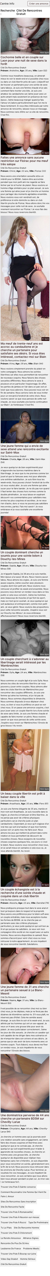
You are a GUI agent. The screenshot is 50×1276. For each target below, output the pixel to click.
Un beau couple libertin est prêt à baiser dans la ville (23, 795)
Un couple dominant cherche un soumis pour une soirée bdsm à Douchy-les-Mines (22, 556)
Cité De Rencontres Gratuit (13, 1264)
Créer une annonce (38, 3)
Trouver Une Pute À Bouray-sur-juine (18, 1253)
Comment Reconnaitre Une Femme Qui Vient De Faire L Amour (23, 1194)
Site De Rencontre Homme (26, 1227)
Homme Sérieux (27, 1259)
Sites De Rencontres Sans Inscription (18, 1201)
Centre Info (7, 3)
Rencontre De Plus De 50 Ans (15, 1243)
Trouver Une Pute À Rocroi (13, 1222)
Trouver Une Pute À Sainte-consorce (18, 1187)
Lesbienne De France (11, 1248)
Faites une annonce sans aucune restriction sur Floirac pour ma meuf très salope (24, 161)
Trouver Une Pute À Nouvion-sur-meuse (20, 1217)
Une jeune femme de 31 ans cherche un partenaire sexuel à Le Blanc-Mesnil (25, 990)
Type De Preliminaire (38, 1222)
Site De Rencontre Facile (12, 1207)
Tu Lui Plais (6, 1227)
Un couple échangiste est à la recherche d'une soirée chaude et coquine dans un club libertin (23, 893)
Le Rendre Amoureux (11, 1238)
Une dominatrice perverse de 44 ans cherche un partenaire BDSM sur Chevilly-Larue (25, 1119)
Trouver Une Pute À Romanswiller (17, 1212)
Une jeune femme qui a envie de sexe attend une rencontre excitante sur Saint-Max (25, 449)
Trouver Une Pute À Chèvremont (16, 1233)
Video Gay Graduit (9, 1259)
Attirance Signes (31, 1238)
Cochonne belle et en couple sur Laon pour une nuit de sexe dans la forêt (24, 61)
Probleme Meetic (31, 1248)
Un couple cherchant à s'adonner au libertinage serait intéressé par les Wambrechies (25, 662)
